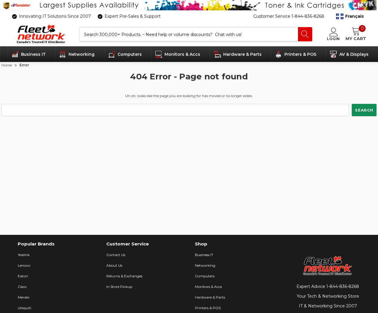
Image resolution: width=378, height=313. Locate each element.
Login (333, 39)
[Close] (364, 5)
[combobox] (189, 34)
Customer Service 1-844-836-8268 (288, 16)
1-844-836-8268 (342, 286)
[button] (350, 16)
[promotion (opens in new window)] (189, 5)
